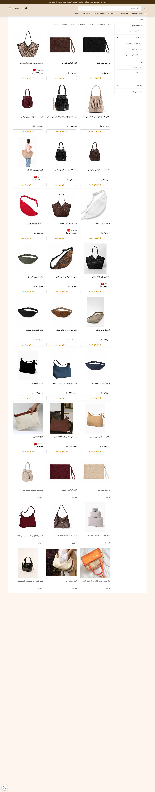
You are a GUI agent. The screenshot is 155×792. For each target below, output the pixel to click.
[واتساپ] (5, 787)
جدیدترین (72, 24)
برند (141, 62)
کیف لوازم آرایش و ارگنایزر (133, 43)
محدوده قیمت (137, 91)
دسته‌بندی (138, 37)
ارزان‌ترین (64, 24)
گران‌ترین (56, 24)
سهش (137, 78)
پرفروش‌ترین (81, 24)
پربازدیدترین (91, 24)
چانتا (137, 73)
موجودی (139, 85)
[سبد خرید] (9, 8)
